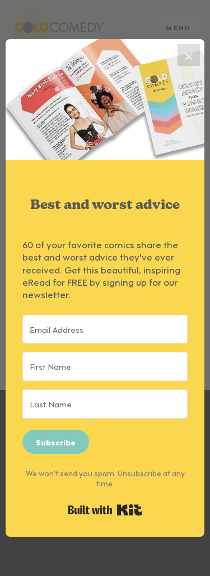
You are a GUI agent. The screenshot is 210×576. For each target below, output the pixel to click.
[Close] (189, 55)
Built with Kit (105, 510)
